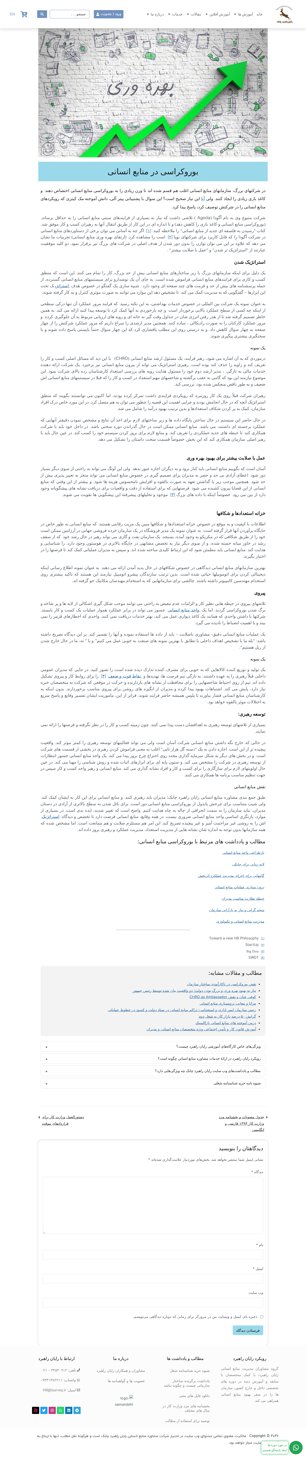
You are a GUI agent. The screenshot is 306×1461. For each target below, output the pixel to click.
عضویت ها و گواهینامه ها (126, 1381)
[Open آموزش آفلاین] (206, 14)
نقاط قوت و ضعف (125, 676)
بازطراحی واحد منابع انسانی (243, 852)
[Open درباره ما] (148, 14)
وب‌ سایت (255, 1292)
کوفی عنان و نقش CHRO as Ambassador (223, 997)
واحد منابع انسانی (184, 610)
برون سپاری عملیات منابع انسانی (239, 887)
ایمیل (258, 1268)
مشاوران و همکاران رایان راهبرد (121, 1370)
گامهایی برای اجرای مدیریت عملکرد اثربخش (231, 875)
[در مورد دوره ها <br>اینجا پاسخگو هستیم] (296, 1447)
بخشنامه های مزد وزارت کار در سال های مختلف (186, 1408)
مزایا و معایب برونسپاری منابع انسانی (228, 1003)
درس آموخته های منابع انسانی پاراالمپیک (226, 1023)
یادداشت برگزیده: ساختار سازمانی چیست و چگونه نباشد (187, 1383)
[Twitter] (43, 1410)
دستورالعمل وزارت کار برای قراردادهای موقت (63, 1120)
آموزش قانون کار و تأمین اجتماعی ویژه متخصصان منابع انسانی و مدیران (201, 1029)
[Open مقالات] (188, 14)
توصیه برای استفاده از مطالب (187, 1420)
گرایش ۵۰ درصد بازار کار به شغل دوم (227, 1016)
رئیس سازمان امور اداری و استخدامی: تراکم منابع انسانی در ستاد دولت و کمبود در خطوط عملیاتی (182, 1010)
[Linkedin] (68, 1410)
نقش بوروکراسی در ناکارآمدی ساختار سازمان (221, 984)
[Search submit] (42, 14)
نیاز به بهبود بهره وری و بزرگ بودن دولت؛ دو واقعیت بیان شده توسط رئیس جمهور (194, 990)
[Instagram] (52, 1410)
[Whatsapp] (60, 1410)
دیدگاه (257, 1172)
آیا (203, 198)
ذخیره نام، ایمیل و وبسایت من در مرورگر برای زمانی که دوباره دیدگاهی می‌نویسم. (195, 1316)
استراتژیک (50, 816)
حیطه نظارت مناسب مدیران (243, 898)
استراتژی (62, 285)
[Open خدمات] (169, 14)
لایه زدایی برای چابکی (248, 864)
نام (259, 1245)
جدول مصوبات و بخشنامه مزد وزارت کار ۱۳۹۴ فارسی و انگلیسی (241, 1123)
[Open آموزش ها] (235, 14)
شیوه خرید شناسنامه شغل (190, 1370)
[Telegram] (77, 1410)
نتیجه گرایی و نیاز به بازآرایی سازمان (236, 910)
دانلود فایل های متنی (194, 1395)
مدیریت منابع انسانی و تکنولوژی (240, 921)
